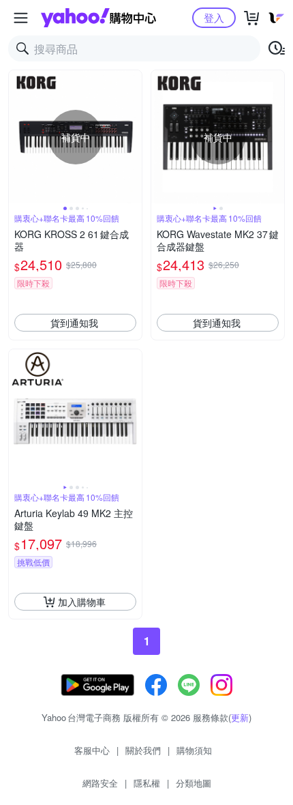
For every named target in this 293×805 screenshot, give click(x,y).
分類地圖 (193, 782)
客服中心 (92, 750)
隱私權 (147, 782)
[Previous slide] (18, 137)
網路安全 (100, 782)
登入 (214, 17)
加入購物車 (82, 602)
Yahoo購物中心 (98, 17)
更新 (240, 717)
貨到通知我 (74, 323)
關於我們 (143, 750)
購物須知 (194, 750)
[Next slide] (133, 137)
